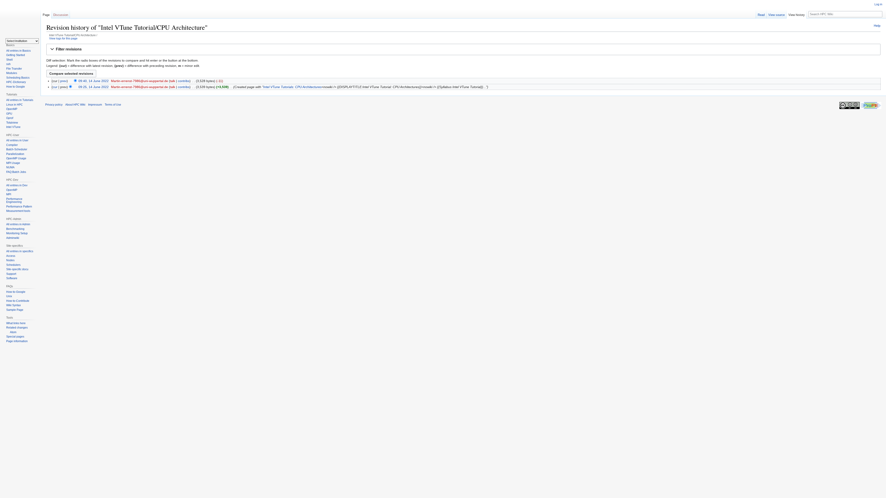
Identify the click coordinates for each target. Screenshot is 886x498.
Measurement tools (18, 211)
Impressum (95, 104)
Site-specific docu (17, 269)
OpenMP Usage (16, 158)
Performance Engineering (14, 200)
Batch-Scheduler (16, 149)
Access (10, 256)
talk (172, 81)
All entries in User (17, 140)
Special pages (15, 336)
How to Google (15, 86)
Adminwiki (12, 238)
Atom (13, 332)
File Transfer (14, 68)
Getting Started (15, 55)
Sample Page (14, 309)
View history (796, 15)
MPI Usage (13, 163)
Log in (878, 4)
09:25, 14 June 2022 (93, 87)
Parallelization (15, 154)
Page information (17, 341)
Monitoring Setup (17, 233)
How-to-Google (15, 291)
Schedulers (13, 265)
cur (55, 87)
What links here (16, 323)
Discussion (60, 15)
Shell (9, 59)
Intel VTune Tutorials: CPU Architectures (292, 87)
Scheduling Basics (18, 77)
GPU (9, 113)
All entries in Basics (18, 50)
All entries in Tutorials (19, 100)
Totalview (12, 122)
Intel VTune (13, 127)
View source (776, 15)
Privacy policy (54, 104)
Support (11, 274)
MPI (8, 194)
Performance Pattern (19, 206)
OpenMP (11, 109)
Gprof (9, 118)
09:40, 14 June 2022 (93, 81)
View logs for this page (63, 38)
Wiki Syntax (13, 305)
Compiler (12, 145)
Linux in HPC (14, 104)
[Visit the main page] (20, 18)
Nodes (10, 260)
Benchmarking (15, 229)
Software (11, 278)
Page (46, 15)
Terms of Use (113, 104)
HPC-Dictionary (16, 82)
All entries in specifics (19, 251)
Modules (11, 73)
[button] (463, 49)
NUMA (10, 167)
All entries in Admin (18, 224)
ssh (8, 64)
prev (63, 81)
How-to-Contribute (17, 300)
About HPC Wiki (75, 104)
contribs (183, 81)
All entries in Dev (16, 185)
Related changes (17, 327)
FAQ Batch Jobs (16, 172)
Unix (9, 296)
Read (761, 15)
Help (877, 25)
